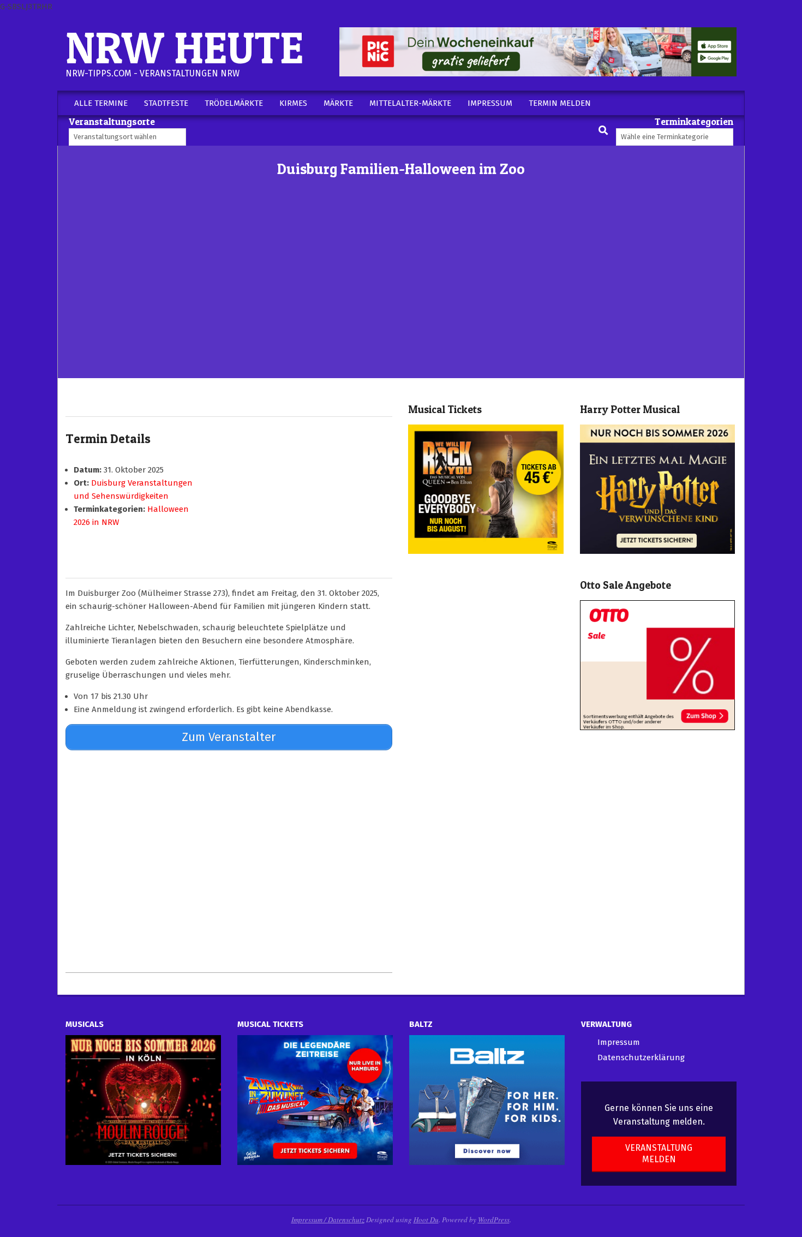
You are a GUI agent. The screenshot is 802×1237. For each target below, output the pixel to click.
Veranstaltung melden (658, 1153)
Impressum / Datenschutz (327, 1219)
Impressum (618, 1042)
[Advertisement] (401, 296)
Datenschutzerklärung (641, 1057)
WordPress (494, 1219)
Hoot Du (426, 1219)
